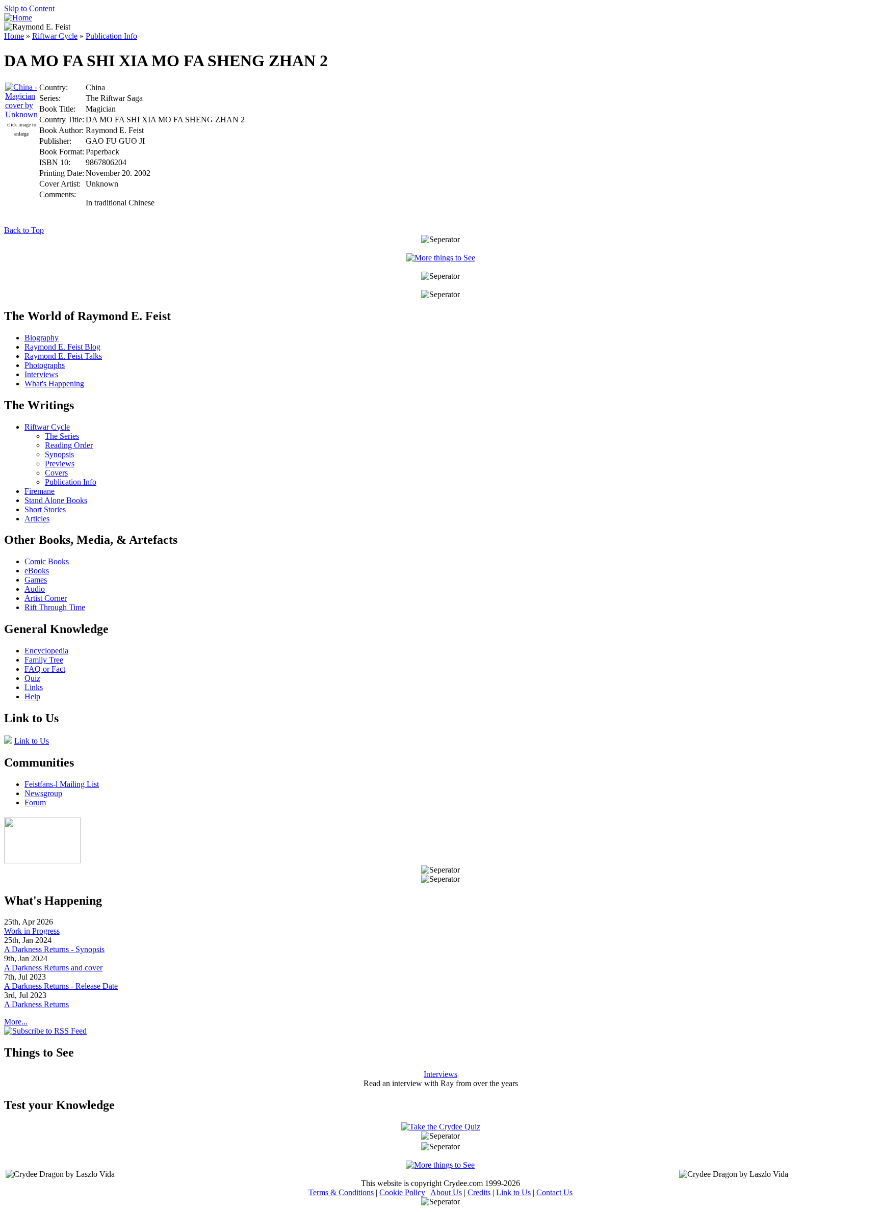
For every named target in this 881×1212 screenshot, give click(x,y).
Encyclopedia (46, 650)
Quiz (32, 678)
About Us (446, 1192)
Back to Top (24, 230)
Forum (35, 802)
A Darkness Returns (36, 1004)
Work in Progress (32, 931)
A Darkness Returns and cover (53, 967)
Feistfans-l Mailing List (61, 784)
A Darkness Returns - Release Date (61, 986)
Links (33, 687)
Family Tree (43, 659)
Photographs (44, 365)
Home (14, 36)
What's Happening (54, 383)
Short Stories (45, 509)
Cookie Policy (402, 1192)
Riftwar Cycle (54, 36)
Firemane (39, 491)
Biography (41, 337)
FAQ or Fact (44, 669)
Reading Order (69, 445)
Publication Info (111, 36)
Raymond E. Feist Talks (63, 356)
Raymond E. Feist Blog (62, 346)
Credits (479, 1192)
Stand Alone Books (55, 500)
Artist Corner (45, 598)
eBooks (36, 570)
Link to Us (31, 740)
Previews (59, 463)
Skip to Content (29, 8)
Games (35, 579)
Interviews (41, 374)
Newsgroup (43, 793)
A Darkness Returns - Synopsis (54, 949)
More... (16, 1021)
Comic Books (46, 561)
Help (32, 696)
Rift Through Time (54, 607)
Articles (36, 518)
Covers (56, 472)
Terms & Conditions (341, 1192)
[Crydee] (42, 860)
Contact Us (554, 1192)
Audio (34, 589)
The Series (62, 436)
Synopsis (59, 454)
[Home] (18, 17)
